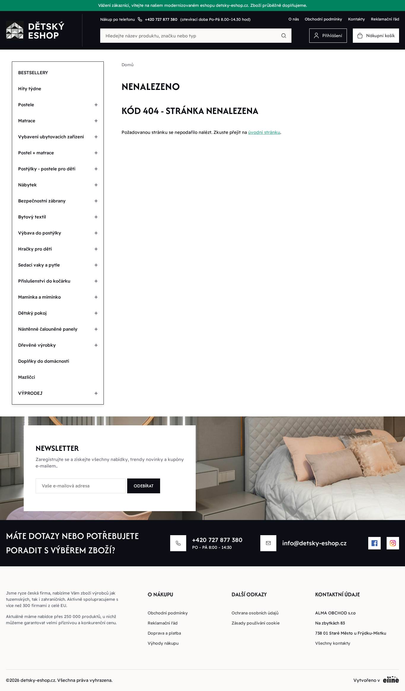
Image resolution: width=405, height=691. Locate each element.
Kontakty (356, 19)
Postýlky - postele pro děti (46, 169)
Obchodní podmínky (323, 19)
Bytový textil (32, 217)
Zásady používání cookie (256, 623)
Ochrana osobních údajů (255, 613)
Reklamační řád (385, 19)
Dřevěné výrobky (37, 345)
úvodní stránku (264, 132)
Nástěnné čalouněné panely (47, 329)
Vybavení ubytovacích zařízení (51, 137)
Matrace (26, 120)
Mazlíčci (26, 377)
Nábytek (27, 185)
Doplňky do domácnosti (43, 361)
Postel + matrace (36, 153)
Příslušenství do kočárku (44, 281)
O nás (293, 19)
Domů (127, 64)
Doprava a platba (164, 633)
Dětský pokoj (32, 313)
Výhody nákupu (163, 643)
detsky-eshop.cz (37, 680)
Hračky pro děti (35, 249)
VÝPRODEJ (30, 393)
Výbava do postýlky (39, 233)
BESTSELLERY (33, 72)
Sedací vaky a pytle (39, 265)
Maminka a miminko (39, 297)
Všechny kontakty (332, 643)
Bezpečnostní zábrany (42, 201)
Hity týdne (29, 88)
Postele (26, 104)
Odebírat (144, 486)
